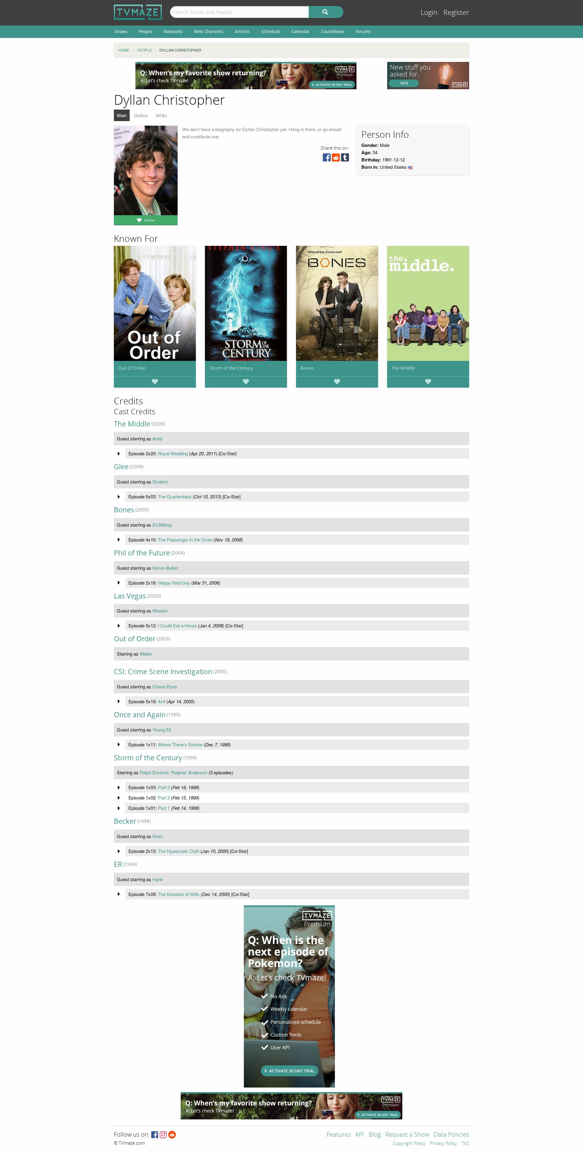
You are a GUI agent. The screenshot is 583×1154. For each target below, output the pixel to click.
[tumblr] (345, 159)
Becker (125, 821)
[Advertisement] (245, 75)
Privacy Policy (443, 1143)
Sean (157, 836)
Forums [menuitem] (363, 31)
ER (118, 864)
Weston (160, 610)
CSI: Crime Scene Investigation (163, 671)
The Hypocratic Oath (178, 851)
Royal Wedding (173, 453)
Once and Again (139, 714)
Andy (157, 438)
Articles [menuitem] (242, 31)
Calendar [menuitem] (300, 31)
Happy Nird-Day (174, 582)
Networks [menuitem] (173, 31)
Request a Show (407, 1135)
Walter (146, 653)
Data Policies (451, 1135)
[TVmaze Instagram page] (163, 1135)
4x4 (161, 701)
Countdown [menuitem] (332, 31)
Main (122, 115)
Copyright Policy (409, 1143)
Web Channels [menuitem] (208, 31)
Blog (375, 1135)
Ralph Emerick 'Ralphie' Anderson (173, 772)
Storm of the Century (231, 368)
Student (160, 481)
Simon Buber (165, 568)
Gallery (141, 115)
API (359, 1135)
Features (339, 1135)
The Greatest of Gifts (178, 894)
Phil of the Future (142, 553)
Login (429, 12)
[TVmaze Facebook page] (154, 1135)
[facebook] (327, 159)
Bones (307, 368)
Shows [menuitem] (121, 31)
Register (456, 12)
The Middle (403, 368)
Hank (157, 879)
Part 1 (164, 808)
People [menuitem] (145, 31)
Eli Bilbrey (162, 524)
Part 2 (164, 797)
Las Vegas (130, 596)
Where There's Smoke (180, 744)
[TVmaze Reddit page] (172, 1135)
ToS (465, 1143)
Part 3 (164, 787)
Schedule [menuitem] (270, 31)
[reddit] (336, 159)
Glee (121, 466)
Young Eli (161, 729)
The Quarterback (175, 496)
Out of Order (131, 368)
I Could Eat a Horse (177, 625)
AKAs (161, 115)
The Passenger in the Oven (185, 539)
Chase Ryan (164, 686)
